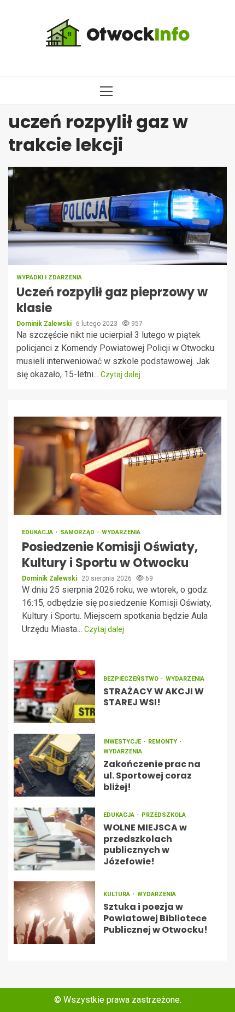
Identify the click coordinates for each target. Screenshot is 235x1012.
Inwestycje (123, 742)
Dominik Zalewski (44, 323)
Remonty (163, 742)
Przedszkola (164, 815)
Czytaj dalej (120, 374)
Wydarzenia (121, 532)
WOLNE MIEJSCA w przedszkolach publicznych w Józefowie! (54, 839)
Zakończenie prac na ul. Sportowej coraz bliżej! (54, 765)
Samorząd (78, 532)
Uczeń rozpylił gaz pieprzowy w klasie (117, 216)
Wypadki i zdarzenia (49, 277)
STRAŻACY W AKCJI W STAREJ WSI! (54, 691)
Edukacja (38, 532)
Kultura (117, 894)
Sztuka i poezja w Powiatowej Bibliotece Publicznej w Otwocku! (54, 912)
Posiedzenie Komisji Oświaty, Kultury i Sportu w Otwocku (117, 466)
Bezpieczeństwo (131, 679)
